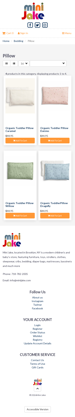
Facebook (37, 308)
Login (37, 325)
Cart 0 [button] (9, 33)
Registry (37, 339)
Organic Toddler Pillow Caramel (19, 129)
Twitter (37, 304)
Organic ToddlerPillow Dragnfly (54, 204)
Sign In (24, 33)
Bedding (18, 40)
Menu (67, 33)
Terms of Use (37, 363)
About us (37, 297)
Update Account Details (37, 343)
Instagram (37, 301)
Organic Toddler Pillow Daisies (54, 129)
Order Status (37, 332)
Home (6, 40)
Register (37, 328)
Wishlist (37, 336)
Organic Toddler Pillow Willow (19, 204)
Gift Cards (38, 367)
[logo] (37, 11)
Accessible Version (37, 409)
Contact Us (37, 360)
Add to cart (21, 140)
